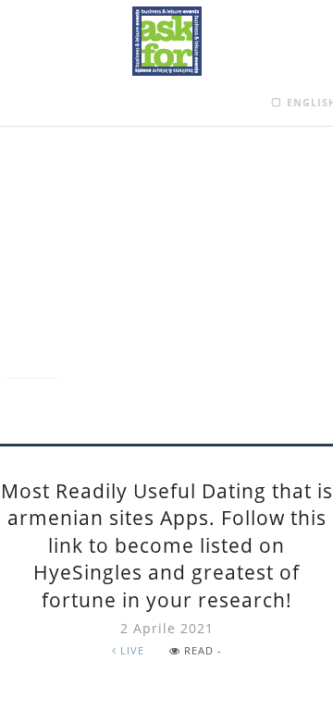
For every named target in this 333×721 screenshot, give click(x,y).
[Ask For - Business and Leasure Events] (167, 41)
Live (130, 650)
